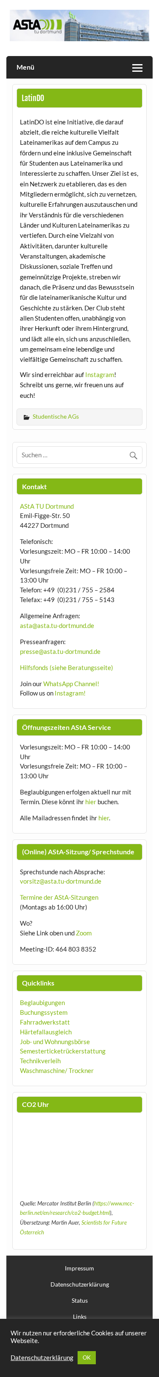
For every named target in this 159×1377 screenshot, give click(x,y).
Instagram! (70, 693)
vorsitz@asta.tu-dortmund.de (60, 881)
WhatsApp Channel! (71, 683)
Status (80, 1301)
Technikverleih (40, 1060)
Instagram (99, 374)
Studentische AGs (56, 416)
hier (90, 801)
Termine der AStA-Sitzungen (59, 897)
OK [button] (87, 1357)
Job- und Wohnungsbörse (55, 1041)
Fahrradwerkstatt (45, 1022)
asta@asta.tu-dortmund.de (57, 625)
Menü (25, 67)
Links (79, 1317)
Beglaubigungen (42, 1002)
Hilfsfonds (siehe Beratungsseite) (66, 667)
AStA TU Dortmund (47, 506)
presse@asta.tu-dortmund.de (60, 651)
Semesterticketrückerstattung (63, 1051)
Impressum (79, 1268)
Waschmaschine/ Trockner (57, 1070)
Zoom (84, 933)
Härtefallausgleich (46, 1032)
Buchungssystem (43, 1012)
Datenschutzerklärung (79, 1284)
